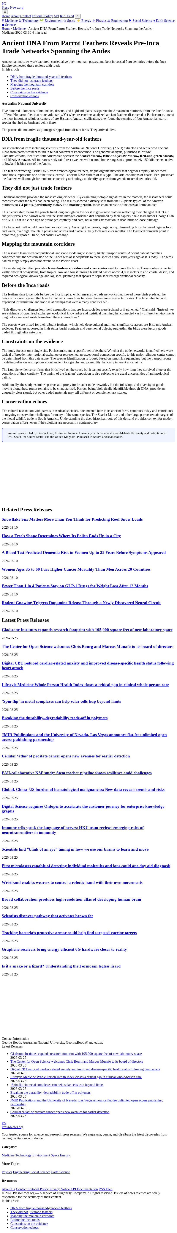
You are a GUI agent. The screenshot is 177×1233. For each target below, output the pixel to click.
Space (69, 20)
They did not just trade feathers (31, 80)
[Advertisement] (88, 472)
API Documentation (84, 1189)
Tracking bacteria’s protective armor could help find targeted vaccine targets (69, 932)
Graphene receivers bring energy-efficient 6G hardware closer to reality (64, 949)
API (56, 16)
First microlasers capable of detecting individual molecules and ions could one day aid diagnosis (86, 866)
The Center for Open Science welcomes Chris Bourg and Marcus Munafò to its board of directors (87, 646)
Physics (99, 20)
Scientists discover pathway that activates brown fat (47, 916)
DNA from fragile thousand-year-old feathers (41, 77)
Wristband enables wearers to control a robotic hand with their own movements (72, 882)
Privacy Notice (59, 1189)
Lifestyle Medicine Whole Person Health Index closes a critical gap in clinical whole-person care (85, 684)
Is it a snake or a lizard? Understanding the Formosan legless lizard (61, 966)
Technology (29, 20)
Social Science (140, 20)
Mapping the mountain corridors (32, 84)
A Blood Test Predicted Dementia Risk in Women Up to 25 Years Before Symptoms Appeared (84, 552)
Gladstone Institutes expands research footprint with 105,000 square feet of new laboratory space (87, 629)
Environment (51, 20)
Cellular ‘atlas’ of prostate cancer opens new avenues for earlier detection (66, 756)
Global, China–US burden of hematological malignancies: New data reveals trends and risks (83, 789)
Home (6, 16)
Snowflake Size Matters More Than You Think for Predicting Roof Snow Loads (72, 519)
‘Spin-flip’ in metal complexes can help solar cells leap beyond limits (61, 701)
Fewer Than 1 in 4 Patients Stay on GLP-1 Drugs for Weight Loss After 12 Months (75, 586)
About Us (8, 1189)
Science (9, 25)
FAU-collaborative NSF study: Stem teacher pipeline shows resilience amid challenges (77, 773)
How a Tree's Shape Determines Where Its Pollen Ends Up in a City (61, 536)
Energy (83, 20)
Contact (25, 16)
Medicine (10, 20)
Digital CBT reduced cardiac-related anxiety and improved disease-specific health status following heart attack (85, 1069)
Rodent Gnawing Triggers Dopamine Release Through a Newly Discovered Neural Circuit (81, 602)
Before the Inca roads (25, 88)
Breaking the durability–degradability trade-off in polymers (54, 718)
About (15, 16)
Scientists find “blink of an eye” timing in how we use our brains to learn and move (75, 849)
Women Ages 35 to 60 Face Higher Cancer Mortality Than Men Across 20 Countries (76, 569)
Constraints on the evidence (29, 92)
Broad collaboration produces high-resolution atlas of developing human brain (71, 899)
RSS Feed (67, 16)
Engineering (117, 20)
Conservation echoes (24, 96)
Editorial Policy (42, 16)
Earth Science (164, 20)
